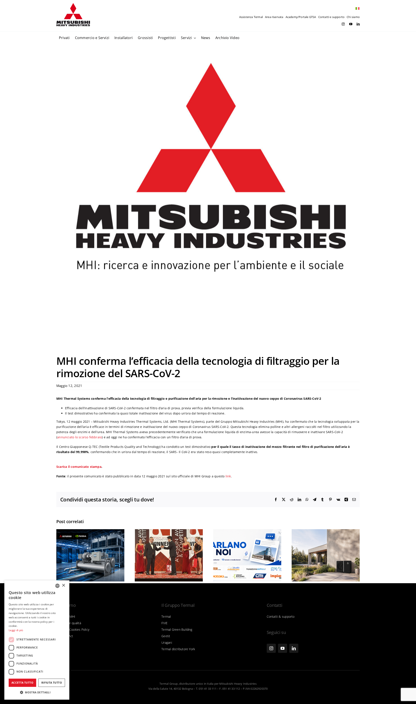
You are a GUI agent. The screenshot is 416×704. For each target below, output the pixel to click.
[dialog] (36, 640)
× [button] (63, 585)
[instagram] (343, 24)
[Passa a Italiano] (356, 8)
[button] (37, 692)
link (228, 476)
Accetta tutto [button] (22, 682)
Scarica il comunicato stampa (78, 467)
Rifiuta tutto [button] (51, 682)
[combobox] (57, 586)
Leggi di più (16, 630)
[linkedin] (358, 24)
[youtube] (350, 24)
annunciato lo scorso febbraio (79, 437)
